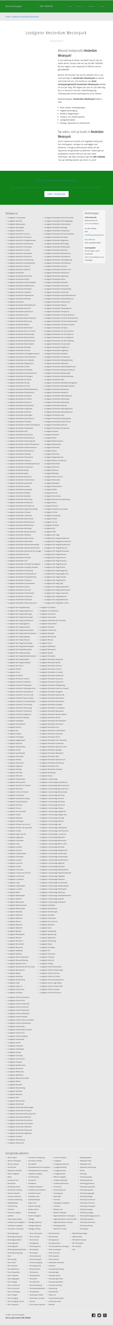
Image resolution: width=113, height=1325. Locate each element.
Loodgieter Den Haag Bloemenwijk (56, 551)
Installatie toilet (33, 1196)
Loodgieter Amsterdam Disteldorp (20, 396)
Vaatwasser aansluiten (56, 1262)
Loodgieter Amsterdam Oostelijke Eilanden (23, 567)
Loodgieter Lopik (14, 883)
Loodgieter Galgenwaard (16, 740)
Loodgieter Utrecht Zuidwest (18, 1036)
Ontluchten (57, 1187)
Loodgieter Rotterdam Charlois (50, 669)
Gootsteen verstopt (35, 1161)
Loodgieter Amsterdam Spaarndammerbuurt (60, 295)
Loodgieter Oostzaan (15, 992)
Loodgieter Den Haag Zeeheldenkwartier (22, 656)
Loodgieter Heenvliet (15, 776)
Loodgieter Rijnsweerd (48, 649)
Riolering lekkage (86, 1196)
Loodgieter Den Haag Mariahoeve (56, 599)
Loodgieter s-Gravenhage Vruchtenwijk (53, 883)
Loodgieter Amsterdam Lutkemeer (20, 515)
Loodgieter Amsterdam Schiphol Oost (57, 269)
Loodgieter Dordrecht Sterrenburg (20, 708)
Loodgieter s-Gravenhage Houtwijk (52, 818)
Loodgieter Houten (14, 808)
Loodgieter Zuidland (15, 1136)
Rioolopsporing (35, 1266)
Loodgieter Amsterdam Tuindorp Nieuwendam (60, 321)
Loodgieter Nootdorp (15, 976)
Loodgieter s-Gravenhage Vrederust (52, 879)
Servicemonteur (54, 1233)
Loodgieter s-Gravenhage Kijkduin (52, 821)
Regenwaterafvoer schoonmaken (65, 1219)
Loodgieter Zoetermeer (16, 1104)
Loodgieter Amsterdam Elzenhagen (20, 415)
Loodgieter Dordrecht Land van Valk (20, 695)
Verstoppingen (54, 1272)
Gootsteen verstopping (36, 1157)
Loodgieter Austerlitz (51, 435)
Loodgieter (57, 1161)
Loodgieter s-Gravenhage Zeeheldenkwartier (55, 895)
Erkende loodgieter (14, 1212)
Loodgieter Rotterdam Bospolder (51, 659)
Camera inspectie (14, 1193)
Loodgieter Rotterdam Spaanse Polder (53, 747)
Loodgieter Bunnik (50, 493)
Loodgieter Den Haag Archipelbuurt (56, 538)
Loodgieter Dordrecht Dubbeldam (20, 685)
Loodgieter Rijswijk (46, 653)
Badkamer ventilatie (15, 1170)
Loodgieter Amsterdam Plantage (55, 227)
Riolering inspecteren (87, 1187)
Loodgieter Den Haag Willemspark (20, 649)
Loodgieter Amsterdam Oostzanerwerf (21, 583)
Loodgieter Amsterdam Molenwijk (20, 528)
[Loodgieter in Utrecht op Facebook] (94, 1315)
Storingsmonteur (54, 1243)
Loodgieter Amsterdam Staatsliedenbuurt (59, 299)
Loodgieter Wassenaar (15, 1068)
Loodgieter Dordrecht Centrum (18, 679)
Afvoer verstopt (13, 1164)
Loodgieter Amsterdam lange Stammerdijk (22, 509)
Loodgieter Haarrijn (14, 759)
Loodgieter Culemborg (52, 515)
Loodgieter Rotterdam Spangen (51, 750)
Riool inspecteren (14, 1272)
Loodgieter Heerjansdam (16, 779)
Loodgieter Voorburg (15, 1055)
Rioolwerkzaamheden (37, 1288)
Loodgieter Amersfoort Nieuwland (20, 253)
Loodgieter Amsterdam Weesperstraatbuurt (59, 370)
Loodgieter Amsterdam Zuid (54, 415)
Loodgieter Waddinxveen (16, 1065)
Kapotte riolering (34, 1206)
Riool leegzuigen (13, 1279)
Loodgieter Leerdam (15, 847)
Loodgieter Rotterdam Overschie (51, 734)
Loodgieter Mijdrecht (15, 928)
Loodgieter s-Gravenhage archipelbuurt (54, 782)
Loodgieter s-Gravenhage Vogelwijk (52, 876)
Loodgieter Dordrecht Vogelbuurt (19, 714)
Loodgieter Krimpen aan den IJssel (20, 828)
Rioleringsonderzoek (15, 1237)
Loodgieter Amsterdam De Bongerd (20, 376)
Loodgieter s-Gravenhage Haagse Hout (53, 815)
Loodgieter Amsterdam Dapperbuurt (20, 363)
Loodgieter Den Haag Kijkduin (55, 580)
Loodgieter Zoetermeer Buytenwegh (20, 1107)
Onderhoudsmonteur (61, 1183)
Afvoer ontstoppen (14, 1161)
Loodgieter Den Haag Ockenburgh (20, 614)
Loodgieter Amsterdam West (54, 379)
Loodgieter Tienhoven (47, 954)
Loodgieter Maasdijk (15, 912)
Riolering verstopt (86, 1225)
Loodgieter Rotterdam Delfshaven (52, 675)
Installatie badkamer (35, 1187)
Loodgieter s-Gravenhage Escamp (51, 808)
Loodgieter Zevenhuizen (16, 1101)
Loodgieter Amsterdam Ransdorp (56, 237)
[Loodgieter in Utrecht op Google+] (105, 1315)
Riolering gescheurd (87, 1183)
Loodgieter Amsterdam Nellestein (19, 535)
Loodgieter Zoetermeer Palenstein (20, 1127)
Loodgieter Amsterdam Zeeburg (55, 405)
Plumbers (56, 1199)
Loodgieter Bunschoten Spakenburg (57, 499)
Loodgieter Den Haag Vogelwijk (19, 637)
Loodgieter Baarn (50, 438)
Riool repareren (13, 1304)
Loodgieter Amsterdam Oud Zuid (19, 590)
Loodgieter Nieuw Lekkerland (18, 957)
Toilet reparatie (54, 1256)
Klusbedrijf (32, 1212)
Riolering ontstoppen (87, 1206)
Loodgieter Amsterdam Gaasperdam (20, 428)
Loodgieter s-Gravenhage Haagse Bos (53, 811)
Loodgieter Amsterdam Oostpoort (20, 580)
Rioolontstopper (35, 1259)
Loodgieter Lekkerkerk (15, 857)
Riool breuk (12, 1262)
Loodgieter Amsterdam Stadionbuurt (57, 302)
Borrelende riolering (15, 1190)
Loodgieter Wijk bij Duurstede (18, 1078)
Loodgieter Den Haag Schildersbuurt (20, 620)
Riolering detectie (86, 1180)
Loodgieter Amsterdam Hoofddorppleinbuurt (24, 464)
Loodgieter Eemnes (14, 727)
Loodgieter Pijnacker (47, 627)
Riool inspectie (13, 1275)
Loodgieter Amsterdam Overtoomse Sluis (22, 603)
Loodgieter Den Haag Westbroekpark (21, 646)
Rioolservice (34, 1272)
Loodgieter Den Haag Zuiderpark (19, 662)
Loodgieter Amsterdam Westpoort (56, 392)
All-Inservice (12, 1167)
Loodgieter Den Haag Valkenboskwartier (22, 633)
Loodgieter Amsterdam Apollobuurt (20, 311)
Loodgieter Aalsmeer (15, 221)
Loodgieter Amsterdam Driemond (19, 402)
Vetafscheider (53, 1292)
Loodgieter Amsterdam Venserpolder (57, 344)
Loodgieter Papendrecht (48, 624)
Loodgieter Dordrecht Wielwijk (18, 717)
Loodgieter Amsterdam (16, 302)
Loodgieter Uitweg (46, 963)
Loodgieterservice (59, 1170)
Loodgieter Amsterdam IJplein (18, 473)
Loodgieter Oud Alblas (48, 607)
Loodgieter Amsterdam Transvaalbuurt (58, 308)
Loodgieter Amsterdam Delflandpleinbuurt (23, 389)
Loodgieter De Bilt (50, 519)
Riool (9, 1256)
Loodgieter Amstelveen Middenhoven (21, 286)
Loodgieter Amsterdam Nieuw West (20, 541)
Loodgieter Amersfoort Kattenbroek (20, 244)
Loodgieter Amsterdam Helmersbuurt (21, 451)
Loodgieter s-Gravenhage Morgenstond (54, 850)
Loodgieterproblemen (61, 1164)
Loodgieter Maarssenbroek (17, 905)
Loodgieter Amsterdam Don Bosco (20, 399)
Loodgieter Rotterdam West (49, 756)
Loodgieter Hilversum (15, 789)
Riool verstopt (35, 1237)
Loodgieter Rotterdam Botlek (50, 662)
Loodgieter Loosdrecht (16, 879)
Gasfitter (11, 1216)
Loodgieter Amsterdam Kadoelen (19, 496)
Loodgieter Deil (49, 528)
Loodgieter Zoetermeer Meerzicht (19, 1117)
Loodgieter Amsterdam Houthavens (20, 467)
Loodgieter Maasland (15, 915)
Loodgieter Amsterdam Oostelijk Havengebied (24, 564)
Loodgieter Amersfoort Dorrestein (20, 237)
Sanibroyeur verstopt (37, 1298)
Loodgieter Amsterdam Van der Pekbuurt (58, 334)
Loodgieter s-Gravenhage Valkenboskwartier (55, 873)
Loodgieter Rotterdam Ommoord (51, 724)
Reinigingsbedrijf (59, 1225)
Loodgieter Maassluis (15, 918)
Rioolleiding (34, 1249)
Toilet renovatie (54, 1253)
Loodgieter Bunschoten (52, 496)
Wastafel (52, 1304)
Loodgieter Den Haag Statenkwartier (20, 630)
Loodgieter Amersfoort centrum (19, 234)
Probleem (56, 1206)
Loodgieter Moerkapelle (16, 934)
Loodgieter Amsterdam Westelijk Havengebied (60, 383)
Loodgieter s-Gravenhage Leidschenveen (54, 831)
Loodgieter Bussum (51, 506)
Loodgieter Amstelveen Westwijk (19, 299)
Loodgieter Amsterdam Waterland (56, 363)
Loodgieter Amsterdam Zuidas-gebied (57, 418)
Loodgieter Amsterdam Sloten (54, 279)
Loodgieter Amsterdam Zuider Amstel (57, 422)
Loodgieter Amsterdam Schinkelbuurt (57, 263)
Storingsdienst (54, 1240)
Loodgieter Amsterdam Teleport (55, 305)
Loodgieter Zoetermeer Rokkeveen (20, 1130)
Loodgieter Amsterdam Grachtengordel (21, 441)
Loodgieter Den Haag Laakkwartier (56, 587)
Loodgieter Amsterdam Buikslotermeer (21, 341)
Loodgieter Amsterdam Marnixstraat (20, 519)
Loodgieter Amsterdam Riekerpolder (57, 247)
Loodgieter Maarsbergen (16, 895)
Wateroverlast (77, 1237)
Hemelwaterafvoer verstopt (38, 1170)
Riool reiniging (13, 1298)
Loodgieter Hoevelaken (16, 795)
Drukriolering (12, 1206)
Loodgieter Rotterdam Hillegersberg (52, 685)
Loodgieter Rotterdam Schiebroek (52, 743)
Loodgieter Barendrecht (52, 444)
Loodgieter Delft (50, 532)
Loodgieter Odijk (14, 983)
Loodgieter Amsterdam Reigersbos (56, 240)
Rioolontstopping (36, 1262)
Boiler (10, 1177)
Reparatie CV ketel (59, 1229)
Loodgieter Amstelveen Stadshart (19, 292)
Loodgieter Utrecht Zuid (16, 1033)
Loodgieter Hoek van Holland (18, 792)
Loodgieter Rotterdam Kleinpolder (52, 701)
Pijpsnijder (57, 1196)
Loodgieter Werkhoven (16, 1072)
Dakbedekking (13, 1203)
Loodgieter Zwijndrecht (16, 1143)
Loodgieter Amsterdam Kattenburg (20, 499)
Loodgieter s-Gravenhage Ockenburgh (53, 853)
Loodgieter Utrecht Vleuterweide (19, 1023)
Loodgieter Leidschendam (17, 853)
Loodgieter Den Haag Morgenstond (20, 611)
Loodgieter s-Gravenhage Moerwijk (52, 847)
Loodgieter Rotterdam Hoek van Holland (54, 688)
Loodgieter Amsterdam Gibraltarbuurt (21, 438)
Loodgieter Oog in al (15, 986)
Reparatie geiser (86, 1157)
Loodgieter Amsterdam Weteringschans (58, 396)
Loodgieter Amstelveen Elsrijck (18, 279)
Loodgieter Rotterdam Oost (49, 727)
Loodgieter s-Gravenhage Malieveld (52, 837)
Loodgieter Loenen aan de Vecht (19, 873)
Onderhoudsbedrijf (60, 1180)
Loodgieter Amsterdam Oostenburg (20, 570)
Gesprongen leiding (14, 1219)
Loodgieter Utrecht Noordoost (50, 992)
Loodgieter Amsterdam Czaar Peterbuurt (22, 357)
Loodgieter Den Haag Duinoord (55, 564)
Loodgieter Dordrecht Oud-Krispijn (20, 704)
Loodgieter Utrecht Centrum (50, 973)
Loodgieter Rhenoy (46, 640)
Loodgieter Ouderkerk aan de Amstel (53, 620)
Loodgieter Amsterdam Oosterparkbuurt (22, 574)
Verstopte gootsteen (56, 1279)
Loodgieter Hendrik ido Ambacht (19, 785)
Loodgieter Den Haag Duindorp (55, 561)
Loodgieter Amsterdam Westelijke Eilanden (59, 386)
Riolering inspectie (86, 1190)
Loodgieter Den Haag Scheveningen (20, 617)
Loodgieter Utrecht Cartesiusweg (51, 970)
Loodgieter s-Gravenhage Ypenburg (52, 892)
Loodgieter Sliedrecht (47, 925)
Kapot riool (32, 1203)
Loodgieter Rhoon (46, 643)
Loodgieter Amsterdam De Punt (19, 386)
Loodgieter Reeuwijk (47, 633)
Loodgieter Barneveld (52, 447)
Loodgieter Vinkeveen (15, 1046)
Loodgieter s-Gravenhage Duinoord (52, 805)
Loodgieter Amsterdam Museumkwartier (22, 532)
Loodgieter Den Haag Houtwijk (55, 577)
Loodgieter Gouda (14, 750)
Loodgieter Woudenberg (16, 1088)
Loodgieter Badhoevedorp (53, 441)
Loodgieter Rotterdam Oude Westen (52, 730)
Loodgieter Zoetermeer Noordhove (20, 1120)
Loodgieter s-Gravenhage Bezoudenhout (54, 789)
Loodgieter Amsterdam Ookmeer (19, 557)
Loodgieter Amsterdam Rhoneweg (56, 244)
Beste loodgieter (13, 1174)
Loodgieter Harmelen (15, 772)
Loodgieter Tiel (45, 950)
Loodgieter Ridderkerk (47, 646)
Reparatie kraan (85, 1161)
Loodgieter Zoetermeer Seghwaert (20, 1133)
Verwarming (53, 1288)
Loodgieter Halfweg (14, 769)
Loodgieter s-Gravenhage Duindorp (52, 802)
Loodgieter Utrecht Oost (16, 1000)
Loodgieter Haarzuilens (16, 763)
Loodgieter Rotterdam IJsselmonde (52, 695)
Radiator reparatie (59, 1212)
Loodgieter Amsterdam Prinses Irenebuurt (59, 234)
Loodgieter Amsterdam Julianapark (20, 489)
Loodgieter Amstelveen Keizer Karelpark (22, 282)
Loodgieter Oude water (48, 617)
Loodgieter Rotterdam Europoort (51, 679)
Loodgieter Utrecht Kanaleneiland (52, 980)
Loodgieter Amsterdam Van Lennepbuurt (58, 337)
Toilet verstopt (54, 1259)
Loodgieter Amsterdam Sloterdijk (56, 282)
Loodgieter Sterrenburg (48, 941)
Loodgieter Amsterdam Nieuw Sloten (21, 538)
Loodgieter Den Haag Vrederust (19, 640)
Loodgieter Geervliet (15, 743)
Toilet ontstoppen (55, 1249)
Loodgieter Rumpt (46, 776)
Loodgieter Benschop (51, 454)
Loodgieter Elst (13, 730)
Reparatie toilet (85, 1164)
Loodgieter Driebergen (16, 721)
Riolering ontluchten (87, 1203)
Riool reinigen (13, 1295)
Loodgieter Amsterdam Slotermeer (56, 286)
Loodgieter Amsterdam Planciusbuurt (57, 224)
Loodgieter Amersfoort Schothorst (20, 256)
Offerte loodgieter (59, 1177)
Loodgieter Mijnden (15, 931)
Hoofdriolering (33, 1177)
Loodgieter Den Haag (51, 535)
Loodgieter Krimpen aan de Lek (19, 824)
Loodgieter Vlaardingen (16, 1049)
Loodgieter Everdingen (16, 737)
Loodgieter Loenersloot (16, 876)
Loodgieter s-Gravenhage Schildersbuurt (54, 860)
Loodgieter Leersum (15, 850)
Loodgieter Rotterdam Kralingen (51, 704)
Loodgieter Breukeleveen (53, 486)
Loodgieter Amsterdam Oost (18, 561)
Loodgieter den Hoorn (15, 666)
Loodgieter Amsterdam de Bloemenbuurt (22, 373)
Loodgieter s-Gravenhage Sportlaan (52, 866)
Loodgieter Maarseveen (16, 902)
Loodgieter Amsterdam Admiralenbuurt (22, 305)
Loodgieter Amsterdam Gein (18, 431)
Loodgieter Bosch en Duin (53, 477)
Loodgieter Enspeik (14, 734)
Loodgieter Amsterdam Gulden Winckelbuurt (23, 444)
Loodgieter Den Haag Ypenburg (19, 653)
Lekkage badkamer (35, 1222)
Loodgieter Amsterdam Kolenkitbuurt (21, 506)
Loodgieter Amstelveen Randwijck (20, 289)
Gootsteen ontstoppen (16, 1229)
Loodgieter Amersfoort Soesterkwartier (21, 263)
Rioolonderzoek (35, 1256)
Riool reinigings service (16, 1301)
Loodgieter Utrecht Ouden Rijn (18, 1004)
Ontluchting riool (59, 1190)
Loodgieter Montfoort (15, 941)
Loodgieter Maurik (14, 921)
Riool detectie (12, 1266)
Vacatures (52, 1266)
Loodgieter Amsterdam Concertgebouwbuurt (24, 353)
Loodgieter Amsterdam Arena (18, 315)
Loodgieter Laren (14, 844)
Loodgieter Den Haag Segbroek (19, 624)
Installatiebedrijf (34, 1199)
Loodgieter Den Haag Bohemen (55, 554)
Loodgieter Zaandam (15, 1091)
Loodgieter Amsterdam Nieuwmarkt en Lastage (24, 551)
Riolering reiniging (86, 1212)
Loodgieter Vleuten (14, 1052)
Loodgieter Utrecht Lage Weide (50, 983)
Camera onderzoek (14, 1196)
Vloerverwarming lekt (56, 1298)
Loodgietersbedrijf (60, 1167)
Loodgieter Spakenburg (48, 934)
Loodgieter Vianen (14, 1043)
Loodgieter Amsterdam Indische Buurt (21, 480)
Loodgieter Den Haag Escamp (54, 567)
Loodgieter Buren (50, 502)
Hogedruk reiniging (35, 1174)
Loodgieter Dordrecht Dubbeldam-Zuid (21, 688)
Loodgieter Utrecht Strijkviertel (18, 1013)
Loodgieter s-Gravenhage (48, 779)
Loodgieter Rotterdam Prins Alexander (53, 740)
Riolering (83, 1174)
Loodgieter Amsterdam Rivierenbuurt (57, 253)
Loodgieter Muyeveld (15, 947)
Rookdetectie (34, 1292)
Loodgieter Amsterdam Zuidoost (55, 425)
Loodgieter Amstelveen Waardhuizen (21, 295)
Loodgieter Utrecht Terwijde (17, 1017)
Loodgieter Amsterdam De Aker (19, 366)
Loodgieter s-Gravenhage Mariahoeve (53, 840)
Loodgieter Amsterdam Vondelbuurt (57, 357)
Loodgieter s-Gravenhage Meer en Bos (53, 844)
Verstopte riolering (55, 1285)
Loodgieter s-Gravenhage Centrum (52, 798)
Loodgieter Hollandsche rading (18, 798)
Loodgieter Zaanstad (15, 1094)
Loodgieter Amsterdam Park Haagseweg (58, 221)
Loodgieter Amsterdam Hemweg (19, 454)
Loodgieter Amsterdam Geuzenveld (20, 435)
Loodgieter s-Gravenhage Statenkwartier (54, 870)
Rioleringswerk (13, 1246)
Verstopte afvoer (54, 1275)
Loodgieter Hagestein (15, 766)
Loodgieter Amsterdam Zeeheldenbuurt (58, 412)
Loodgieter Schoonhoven (49, 921)
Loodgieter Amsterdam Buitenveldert (21, 344)
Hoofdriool (32, 1180)
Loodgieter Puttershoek (48, 630)
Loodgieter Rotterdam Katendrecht (52, 698)
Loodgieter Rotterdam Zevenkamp (52, 763)
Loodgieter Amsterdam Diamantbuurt (21, 392)
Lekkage (31, 1219)
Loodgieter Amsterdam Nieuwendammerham (24, 548)
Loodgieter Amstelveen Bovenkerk (20, 276)
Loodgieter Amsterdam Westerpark (25, 16)
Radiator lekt (58, 1209)
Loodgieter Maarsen (15, 899)
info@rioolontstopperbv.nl (94, 235)
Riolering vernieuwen (87, 1222)
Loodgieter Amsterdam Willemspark (57, 399)
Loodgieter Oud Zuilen (48, 614)
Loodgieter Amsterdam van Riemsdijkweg (59, 341)
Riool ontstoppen (14, 1292)
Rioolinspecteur (35, 1246)
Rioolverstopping (36, 1285)
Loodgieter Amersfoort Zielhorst (19, 269)
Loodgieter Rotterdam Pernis (50, 737)
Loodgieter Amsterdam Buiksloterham (21, 337)
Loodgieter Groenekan (16, 756)
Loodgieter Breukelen (52, 483)
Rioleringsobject (13, 1233)
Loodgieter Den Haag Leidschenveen (57, 590)
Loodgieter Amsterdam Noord (18, 554)
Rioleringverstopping (15, 1253)
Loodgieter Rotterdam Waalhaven (52, 753)
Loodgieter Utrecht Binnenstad (50, 967)
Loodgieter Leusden (15, 860)
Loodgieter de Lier (50, 522)
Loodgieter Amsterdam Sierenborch (56, 273)
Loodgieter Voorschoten (16, 1059)
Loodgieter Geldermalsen (16, 747)
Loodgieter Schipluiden (48, 918)
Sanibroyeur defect (36, 1295)
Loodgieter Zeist (13, 1097)
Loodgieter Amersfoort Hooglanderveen (22, 240)
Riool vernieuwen (36, 1233)
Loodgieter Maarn (14, 892)
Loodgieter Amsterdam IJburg (18, 470)
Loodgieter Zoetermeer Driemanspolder (22, 1114)
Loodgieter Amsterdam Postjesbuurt (57, 231)
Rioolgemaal (34, 1243)
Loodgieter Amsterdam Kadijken (19, 493)
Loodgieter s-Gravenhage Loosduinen (53, 834)
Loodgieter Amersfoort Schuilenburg (20, 260)
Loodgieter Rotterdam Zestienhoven (52, 759)
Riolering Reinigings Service (90, 1216)
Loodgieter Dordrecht (15, 675)
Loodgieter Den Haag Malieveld (55, 596)
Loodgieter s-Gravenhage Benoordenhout (54, 785)
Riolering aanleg (86, 1177)
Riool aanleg (12, 1259)
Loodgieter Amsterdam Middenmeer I (21, 525)
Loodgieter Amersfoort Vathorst (19, 266)
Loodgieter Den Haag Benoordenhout (57, 541)
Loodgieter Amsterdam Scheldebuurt (57, 256)
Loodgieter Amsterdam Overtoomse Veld (58, 218)
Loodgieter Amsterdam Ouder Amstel (21, 593)
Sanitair (32, 1301)
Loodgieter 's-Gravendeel (16, 218)
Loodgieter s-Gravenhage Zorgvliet (52, 899)
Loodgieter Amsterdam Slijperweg (56, 276)
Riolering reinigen (86, 1209)
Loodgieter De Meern (51, 525)
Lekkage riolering (34, 1229)
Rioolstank (33, 1279)
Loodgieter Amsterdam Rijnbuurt (56, 250)
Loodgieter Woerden (15, 1085)
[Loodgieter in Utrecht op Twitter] (99, 1315)
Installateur (32, 1183)
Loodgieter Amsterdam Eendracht (19, 412)
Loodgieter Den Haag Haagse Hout (56, 574)
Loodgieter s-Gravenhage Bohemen (52, 795)
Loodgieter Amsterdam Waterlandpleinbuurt (60, 366)
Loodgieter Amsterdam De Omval (19, 379)
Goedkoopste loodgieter (16, 1222)
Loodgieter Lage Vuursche (17, 834)
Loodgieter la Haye (14, 831)
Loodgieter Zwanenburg (16, 1140)
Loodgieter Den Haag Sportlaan (19, 627)
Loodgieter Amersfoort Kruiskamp (20, 247)
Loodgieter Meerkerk (15, 925)
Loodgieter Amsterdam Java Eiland (20, 483)
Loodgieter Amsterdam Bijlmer (18, 324)
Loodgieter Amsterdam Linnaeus (19, 512)
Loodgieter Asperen (51, 431)
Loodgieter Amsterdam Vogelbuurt (56, 347)
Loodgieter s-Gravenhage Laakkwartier (53, 828)
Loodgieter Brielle (50, 489)
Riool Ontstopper (14, 6)
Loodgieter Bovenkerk (52, 480)
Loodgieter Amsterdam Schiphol (55, 266)
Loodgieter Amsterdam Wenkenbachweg (58, 376)
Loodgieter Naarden (15, 954)
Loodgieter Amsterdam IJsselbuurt (20, 477)
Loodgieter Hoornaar (15, 805)
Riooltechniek (34, 1282)
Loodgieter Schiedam (47, 915)
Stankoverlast (53, 1237)
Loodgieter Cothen (51, 512)
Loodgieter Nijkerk (14, 973)
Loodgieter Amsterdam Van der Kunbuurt (59, 331)
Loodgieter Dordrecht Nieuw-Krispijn (21, 698)
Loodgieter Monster (15, 938)
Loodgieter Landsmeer (16, 840)
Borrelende (11, 1183)
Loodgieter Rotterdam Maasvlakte (52, 711)
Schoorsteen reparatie (37, 1304)
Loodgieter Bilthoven (51, 467)
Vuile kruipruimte (55, 1301)
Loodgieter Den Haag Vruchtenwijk (20, 643)
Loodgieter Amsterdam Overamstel (20, 596)
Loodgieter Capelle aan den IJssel (56, 509)
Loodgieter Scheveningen (49, 912)
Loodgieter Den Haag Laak (53, 583)
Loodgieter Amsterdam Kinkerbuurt (20, 502)
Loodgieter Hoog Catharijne (17, 802)
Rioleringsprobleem (14, 1240)
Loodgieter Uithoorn (47, 960)
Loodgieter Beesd (50, 451)
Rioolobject (34, 1253)
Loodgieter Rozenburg (47, 772)
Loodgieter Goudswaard (16, 753)
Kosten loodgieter (34, 1216)
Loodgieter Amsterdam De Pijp (18, 383)
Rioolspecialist (35, 1275)
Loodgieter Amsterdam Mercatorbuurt (21, 522)
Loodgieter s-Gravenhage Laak (50, 824)
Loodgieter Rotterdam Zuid (49, 766)
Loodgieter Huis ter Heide (17, 811)
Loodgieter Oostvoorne (16, 989)
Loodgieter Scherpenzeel (48, 908)
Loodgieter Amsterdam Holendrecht (20, 457)
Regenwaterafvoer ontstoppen (64, 1216)
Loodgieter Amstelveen (16, 273)
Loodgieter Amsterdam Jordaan (19, 486)
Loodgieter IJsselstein (15, 818)
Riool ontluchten (14, 1288)
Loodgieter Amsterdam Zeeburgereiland (58, 409)
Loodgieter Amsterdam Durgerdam (20, 409)
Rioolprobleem (35, 1269)
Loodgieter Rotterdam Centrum (51, 666)
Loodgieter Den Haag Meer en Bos (56, 603)
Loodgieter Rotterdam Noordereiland (53, 721)
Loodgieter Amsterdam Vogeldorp (56, 350)
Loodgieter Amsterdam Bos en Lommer (21, 331)
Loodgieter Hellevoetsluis (17, 782)
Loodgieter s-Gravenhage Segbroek (52, 863)
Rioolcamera (34, 1240)
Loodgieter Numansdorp (16, 980)
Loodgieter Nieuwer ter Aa (17, 963)
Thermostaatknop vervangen (59, 1246)
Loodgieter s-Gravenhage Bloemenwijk (53, 792)
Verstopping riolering (56, 1269)
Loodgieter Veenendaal (16, 1039)
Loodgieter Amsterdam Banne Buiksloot (22, 318)
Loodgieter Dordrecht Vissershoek (20, 711)
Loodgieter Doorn (14, 672)
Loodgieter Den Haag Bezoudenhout (57, 544)
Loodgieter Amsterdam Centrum (19, 350)
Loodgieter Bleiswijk (51, 473)
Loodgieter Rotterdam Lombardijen (52, 708)
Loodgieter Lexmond (15, 863)
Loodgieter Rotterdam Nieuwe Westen (53, 714)
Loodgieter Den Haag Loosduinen (56, 593)
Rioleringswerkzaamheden (17, 1249)
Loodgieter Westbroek (15, 1075)
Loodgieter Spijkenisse (48, 938)
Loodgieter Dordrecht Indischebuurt (20, 692)
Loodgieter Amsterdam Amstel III (19, 308)
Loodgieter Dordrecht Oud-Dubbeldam (21, 701)
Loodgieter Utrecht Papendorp (18, 1010)
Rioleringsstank (13, 1243)
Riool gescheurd (13, 1269)
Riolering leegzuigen (87, 1193)
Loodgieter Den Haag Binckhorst (55, 548)
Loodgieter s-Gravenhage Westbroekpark (54, 886)
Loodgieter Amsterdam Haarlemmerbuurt (22, 447)
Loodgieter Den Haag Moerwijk (19, 607)
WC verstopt (76, 1246)
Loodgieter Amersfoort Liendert (19, 250)
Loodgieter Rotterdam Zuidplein (51, 769)
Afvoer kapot (12, 1157)
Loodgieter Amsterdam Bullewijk (19, 347)
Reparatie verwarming (88, 1167)
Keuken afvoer (33, 1209)
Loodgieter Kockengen (16, 821)
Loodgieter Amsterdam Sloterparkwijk (57, 289)
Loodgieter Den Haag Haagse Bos (56, 570)
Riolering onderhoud (87, 1199)
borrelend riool (13, 1180)
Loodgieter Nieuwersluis (16, 970)
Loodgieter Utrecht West (16, 1026)
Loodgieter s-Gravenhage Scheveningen (54, 857)
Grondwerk (32, 1164)
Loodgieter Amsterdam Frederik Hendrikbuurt (24, 425)
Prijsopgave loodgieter (61, 1203)
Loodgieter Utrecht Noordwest (18, 997)
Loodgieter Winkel (14, 1081)
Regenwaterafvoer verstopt (63, 1222)
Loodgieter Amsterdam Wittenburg (56, 402)
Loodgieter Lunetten (15, 889)
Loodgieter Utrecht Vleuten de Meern (21, 1020)
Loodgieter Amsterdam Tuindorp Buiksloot (59, 315)
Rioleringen (84, 1229)
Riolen (82, 1170)
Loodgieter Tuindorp (47, 957)
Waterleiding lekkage (79, 1233)
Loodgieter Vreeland (15, 1062)
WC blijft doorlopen (79, 1240)
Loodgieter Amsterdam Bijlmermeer (20, 328)
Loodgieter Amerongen (16, 227)
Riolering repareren (87, 1219)
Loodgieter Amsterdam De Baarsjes (20, 370)
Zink (73, 1249)
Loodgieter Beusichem (52, 464)
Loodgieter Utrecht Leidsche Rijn (51, 986)
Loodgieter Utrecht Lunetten (50, 989)
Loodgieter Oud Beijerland (49, 611)
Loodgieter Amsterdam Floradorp (19, 422)
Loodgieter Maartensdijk (16, 908)
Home (8, 16)
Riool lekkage (12, 1282)
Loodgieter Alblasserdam (16, 224)
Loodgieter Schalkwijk (47, 905)
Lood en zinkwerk (59, 1157)
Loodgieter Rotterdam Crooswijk (51, 672)
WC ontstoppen (78, 1243)
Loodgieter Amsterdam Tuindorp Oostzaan (59, 324)
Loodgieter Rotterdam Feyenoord (51, 682)
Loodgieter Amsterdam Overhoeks (20, 599)
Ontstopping (58, 1193)
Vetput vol (52, 1295)
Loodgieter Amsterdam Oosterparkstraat (22, 577)
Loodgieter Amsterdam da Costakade (21, 360)
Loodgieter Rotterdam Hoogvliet (51, 692)
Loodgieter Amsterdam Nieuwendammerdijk (23, 544)
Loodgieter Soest (46, 928)
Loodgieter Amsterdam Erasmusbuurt (21, 418)
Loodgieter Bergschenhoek (53, 457)
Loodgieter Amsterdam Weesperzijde (57, 373)
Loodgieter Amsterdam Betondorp (20, 321)
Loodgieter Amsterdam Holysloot (19, 460)
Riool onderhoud (14, 1285)
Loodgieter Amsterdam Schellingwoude (58, 260)
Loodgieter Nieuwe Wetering (18, 960)
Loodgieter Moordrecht (16, 944)
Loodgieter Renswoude (48, 637)
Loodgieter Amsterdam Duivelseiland (21, 405)
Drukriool (11, 1209)
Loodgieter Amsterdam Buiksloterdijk (21, 334)
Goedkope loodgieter (15, 1225)
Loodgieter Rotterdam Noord (50, 717)
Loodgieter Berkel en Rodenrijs (55, 460)
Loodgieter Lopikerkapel (16, 886)
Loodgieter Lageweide (15, 837)
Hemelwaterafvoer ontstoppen (39, 1167)
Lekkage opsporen (34, 1225)
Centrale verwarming (15, 1199)
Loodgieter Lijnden (14, 866)
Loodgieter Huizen (14, 815)
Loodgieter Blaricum (51, 470)
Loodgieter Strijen (46, 944)
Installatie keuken (34, 1193)
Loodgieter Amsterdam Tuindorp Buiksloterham (61, 318)
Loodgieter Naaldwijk (15, 950)
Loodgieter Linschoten (16, 870)
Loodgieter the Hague (47, 947)
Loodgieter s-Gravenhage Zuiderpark (53, 902)
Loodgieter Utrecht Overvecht (18, 1007)
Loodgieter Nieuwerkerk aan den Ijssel (21, 967)
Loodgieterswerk (59, 1174)
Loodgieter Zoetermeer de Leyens (19, 1110)
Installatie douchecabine (37, 1190)
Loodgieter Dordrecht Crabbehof (19, 682)
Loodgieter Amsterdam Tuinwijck (56, 328)
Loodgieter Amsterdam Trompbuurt (56, 311)
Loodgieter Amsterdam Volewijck (56, 353)
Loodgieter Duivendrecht (16, 724)
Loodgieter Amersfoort (16, 231)
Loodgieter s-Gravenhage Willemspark (53, 889)
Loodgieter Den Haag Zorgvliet (18, 659)
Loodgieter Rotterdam (47, 656)
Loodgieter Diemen (14, 669)
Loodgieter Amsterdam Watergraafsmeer (58, 360)
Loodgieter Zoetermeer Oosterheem (20, 1123)
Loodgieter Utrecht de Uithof (50, 976)
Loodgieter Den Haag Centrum (55, 557)
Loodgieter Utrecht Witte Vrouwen (20, 1030)
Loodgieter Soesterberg (48, 931)
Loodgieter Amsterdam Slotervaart (56, 292)
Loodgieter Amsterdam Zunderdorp (56, 428)
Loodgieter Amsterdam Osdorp (19, 587)
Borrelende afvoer (14, 1187)
